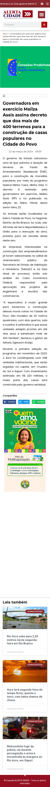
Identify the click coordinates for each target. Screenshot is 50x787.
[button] (41, 14)
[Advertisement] (25, 520)
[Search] (44, 25)
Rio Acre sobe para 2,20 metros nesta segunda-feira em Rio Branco (22, 640)
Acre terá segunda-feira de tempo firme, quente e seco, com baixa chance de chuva (24, 695)
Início (5, 34)
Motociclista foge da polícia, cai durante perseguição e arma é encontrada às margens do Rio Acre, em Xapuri (24, 753)
